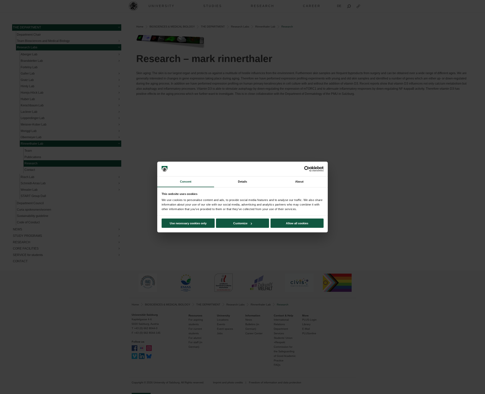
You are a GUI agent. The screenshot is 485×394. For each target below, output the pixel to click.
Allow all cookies (297, 223)
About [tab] (299, 181)
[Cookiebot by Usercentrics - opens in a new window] (307, 169)
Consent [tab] (185, 181)
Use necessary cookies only (188, 223)
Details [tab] (242, 181)
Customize (240, 223)
